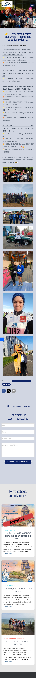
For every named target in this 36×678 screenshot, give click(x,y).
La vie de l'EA (9, 530)
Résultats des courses (21, 381)
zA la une (6, 384)
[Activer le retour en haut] (32, 673)
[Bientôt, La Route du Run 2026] (18, 571)
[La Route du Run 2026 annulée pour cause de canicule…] (18, 515)
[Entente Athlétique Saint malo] (8, 5)
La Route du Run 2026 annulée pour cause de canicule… (18, 536)
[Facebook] (2, 339)
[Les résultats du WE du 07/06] (18, 623)
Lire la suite (8, 553)
